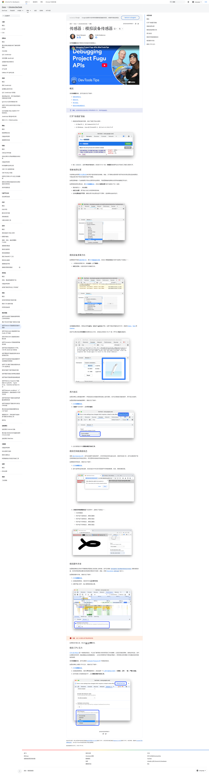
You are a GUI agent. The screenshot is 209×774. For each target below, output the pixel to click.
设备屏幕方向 (83, 260)
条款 (25, 770)
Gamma (72, 328)
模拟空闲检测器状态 (79, 106)
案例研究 (35, 2)
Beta (134, 326)
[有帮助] (135, 23)
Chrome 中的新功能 (51, 2)
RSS (148, 764)
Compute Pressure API (94, 661)
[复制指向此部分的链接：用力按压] (79, 392)
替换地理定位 (77, 97)
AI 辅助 (19, 10)
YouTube (149, 758)
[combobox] (177, 1)
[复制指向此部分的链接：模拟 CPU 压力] (84, 648)
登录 (206, 2)
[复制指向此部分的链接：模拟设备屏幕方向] (87, 255)
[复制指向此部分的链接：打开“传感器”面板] (86, 116)
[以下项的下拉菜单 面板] (31, 11)
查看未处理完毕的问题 (29, 758)
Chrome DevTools (15, 7)
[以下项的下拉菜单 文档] (29, 2)
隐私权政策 (30, 770)
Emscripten (113, 571)
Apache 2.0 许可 (117, 740)
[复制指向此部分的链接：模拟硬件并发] (83, 564)
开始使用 (12, 10)
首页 (71, 23)
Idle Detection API (78, 456)
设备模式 (104, 110)
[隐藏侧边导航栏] (19, 771)
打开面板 (89, 184)
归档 (87, 761)
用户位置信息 (83, 174)
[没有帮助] (138, 23)
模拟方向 (75, 100)
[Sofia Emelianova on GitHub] (96, 38)
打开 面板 (94, 260)
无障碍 (41, 10)
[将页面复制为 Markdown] (119, 28)
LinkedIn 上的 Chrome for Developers (156, 761)
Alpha (129, 326)
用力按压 (75, 103)
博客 (41, 2)
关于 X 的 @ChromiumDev (154, 756)
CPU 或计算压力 (74, 653)
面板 (28, 10)
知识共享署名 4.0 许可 (91, 740)
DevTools (4, 10)
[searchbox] (11, 15)
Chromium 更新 (90, 756)
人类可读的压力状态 (109, 671)
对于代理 (48, 10)
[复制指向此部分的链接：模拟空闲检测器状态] (89, 451)
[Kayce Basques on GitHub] (80, 38)
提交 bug (26, 756)
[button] (10, 29)
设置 (35, 10)
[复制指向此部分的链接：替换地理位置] (83, 170)
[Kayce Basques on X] (77, 38)
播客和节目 (88, 764)
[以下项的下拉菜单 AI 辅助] (23, 11)
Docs (4, 7)
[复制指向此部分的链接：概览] (75, 89)
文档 (26, 2)
